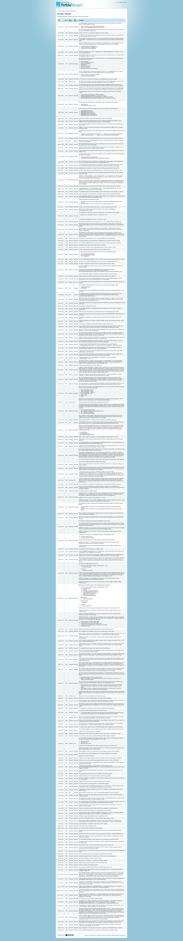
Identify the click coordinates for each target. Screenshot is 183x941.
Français (125, 2)
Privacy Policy (93, 935)
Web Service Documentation (63, 11)
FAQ (84, 59)
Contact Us (86, 935)
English (121, 2)
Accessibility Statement (102, 935)
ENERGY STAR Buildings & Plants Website (116, 935)
